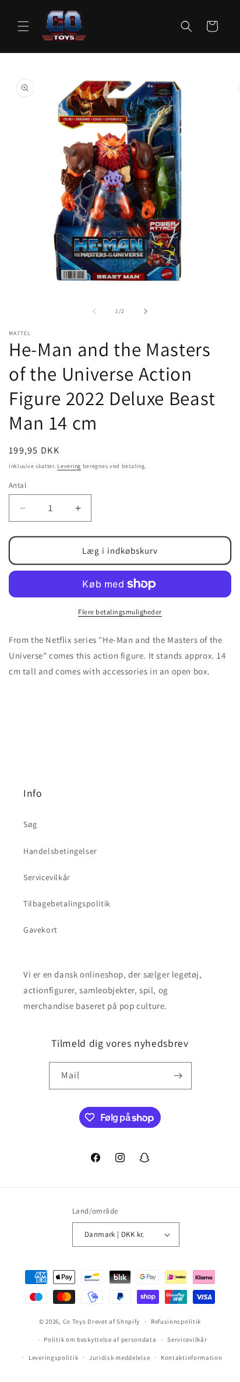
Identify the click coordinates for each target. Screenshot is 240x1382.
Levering (69, 466)
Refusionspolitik (176, 1321)
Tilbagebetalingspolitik (67, 903)
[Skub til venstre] (94, 311)
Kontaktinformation (192, 1357)
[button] (23, 26)
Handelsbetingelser (60, 851)
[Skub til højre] (145, 311)
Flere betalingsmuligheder (120, 611)
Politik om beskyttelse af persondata (100, 1339)
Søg (30, 824)
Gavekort (40, 929)
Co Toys (74, 1321)
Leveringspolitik (53, 1357)
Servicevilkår (46, 877)
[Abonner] (178, 1075)
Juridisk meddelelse (119, 1357)
